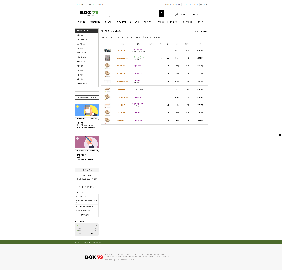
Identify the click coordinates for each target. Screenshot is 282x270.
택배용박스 (81, 35)
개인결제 (80, 79)
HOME (197, 31)
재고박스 (80, 75)
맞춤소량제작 (81, 53)
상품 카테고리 (84, 30)
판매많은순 (112, 37)
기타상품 (80, 70)
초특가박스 (81, 44)
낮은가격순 (121, 37)
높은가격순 (130, 37)
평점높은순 (139, 37)
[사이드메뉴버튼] (280, 135)
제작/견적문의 (82, 83)
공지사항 (80, 192)
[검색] (161, 13)
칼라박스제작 (81, 57)
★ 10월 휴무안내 (81, 196)
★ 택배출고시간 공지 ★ (83, 215)
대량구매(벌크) (82, 39)
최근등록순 (156, 37)
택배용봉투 (81, 66)
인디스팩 (80, 48)
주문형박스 (81, 61)
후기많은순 (148, 37)
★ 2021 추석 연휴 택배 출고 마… (86, 206)
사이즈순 (104, 37)
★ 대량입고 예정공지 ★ (83, 210)
